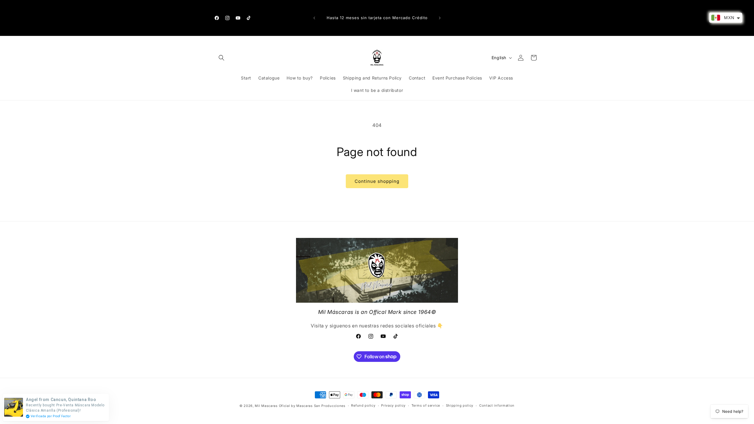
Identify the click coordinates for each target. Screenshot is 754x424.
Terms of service (425, 405)
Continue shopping (377, 181)
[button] (221, 57)
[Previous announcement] (314, 18)
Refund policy (363, 405)
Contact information (497, 405)
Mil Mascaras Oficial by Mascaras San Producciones (300, 406)
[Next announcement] (439, 18)
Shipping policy (460, 405)
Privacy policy (393, 405)
